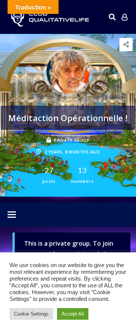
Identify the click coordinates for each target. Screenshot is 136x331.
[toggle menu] (12, 215)
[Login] (124, 17)
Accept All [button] (73, 314)
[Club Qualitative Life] (49, 17)
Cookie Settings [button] (31, 314)
